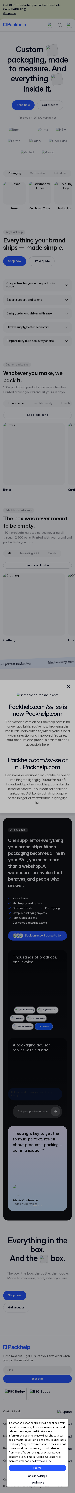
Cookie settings (37, 1476)
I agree (37, 1468)
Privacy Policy (43, 1461)
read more (37, 1483)
